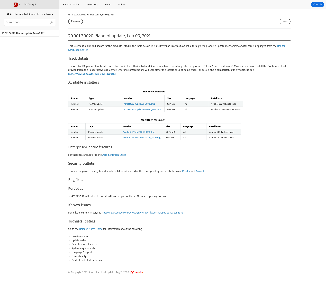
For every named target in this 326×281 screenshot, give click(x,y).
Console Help (92, 4)
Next (285, 21)
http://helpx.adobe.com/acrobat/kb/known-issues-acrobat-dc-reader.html (142, 212)
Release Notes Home (91, 228)
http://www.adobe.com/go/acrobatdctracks (92, 73)
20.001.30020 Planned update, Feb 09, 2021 (24, 33)
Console (317, 4)
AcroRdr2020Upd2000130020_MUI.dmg (141, 137)
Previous (75, 21)
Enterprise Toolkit (71, 4)
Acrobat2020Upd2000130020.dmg (139, 131)
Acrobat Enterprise (28, 4)
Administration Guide (114, 154)
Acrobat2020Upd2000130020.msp (139, 103)
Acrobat (200, 171)
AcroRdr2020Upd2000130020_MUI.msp (142, 109)
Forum (108, 4)
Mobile (121, 4)
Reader (186, 171)
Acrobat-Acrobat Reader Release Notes (31, 14)
